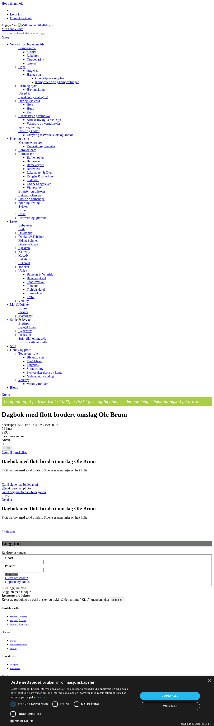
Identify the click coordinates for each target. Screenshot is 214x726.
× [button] (209, 680)
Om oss (13, 641)
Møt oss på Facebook (19, 617)
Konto (6, 394)
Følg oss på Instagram (19, 624)
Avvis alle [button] (170, 706)
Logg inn (16, 14)
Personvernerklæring (18, 644)
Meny (5, 37)
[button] (72, 721)
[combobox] (21, 33)
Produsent (8, 531)
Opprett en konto (21, 18)
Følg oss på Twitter (18, 620)
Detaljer (7, 499)
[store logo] (36, 25)
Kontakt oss (15, 668)
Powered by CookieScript (195, 723)
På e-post (14, 665)
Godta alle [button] (170, 696)
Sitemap (13, 648)
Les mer (42, 697)
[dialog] (107, 701)
